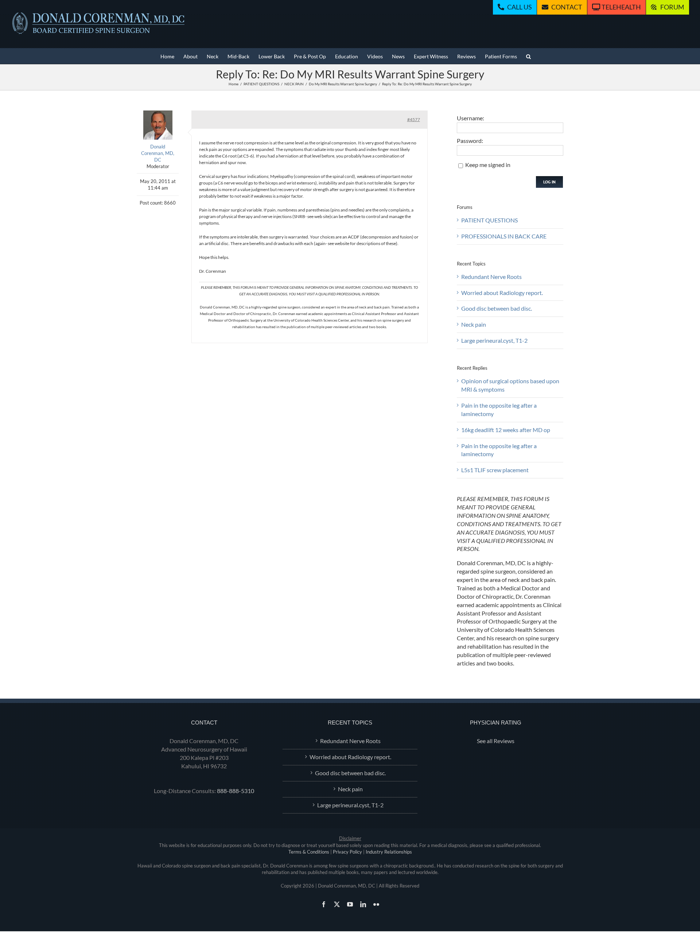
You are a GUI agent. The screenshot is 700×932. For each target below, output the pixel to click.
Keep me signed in (487, 164)
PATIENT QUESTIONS (489, 220)
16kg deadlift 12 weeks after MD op (505, 429)
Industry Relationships (389, 852)
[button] (528, 56)
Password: (470, 140)
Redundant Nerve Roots (491, 276)
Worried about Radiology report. (502, 292)
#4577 (413, 119)
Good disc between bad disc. (496, 308)
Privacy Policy (347, 852)
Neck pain (473, 324)
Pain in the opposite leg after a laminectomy (499, 409)
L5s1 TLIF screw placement (495, 469)
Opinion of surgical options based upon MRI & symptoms (510, 385)
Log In (549, 182)
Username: (470, 117)
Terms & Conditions (308, 852)
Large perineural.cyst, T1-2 (494, 340)
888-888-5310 (235, 790)
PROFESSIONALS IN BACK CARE (504, 236)
